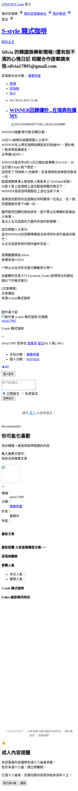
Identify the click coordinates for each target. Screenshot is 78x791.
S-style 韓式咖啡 (24, 31)
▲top (5, 366)
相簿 (13, 83)
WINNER (32, 359)
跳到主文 (8, 42)
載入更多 (8, 374)
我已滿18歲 (9, 783)
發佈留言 (8, 398)
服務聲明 (43, 735)
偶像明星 (34, 75)
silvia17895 (9, 320)
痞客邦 (32, 343)
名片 (13, 93)
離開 (23, 783)
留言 (41, 343)
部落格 (14, 88)
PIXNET (18, 731)
